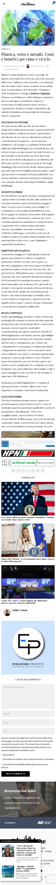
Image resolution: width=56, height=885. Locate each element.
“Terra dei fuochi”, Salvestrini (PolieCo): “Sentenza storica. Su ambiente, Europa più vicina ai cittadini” (26, 850)
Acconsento (8, 755)
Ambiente (5, 49)
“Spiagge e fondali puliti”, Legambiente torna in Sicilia (25, 868)
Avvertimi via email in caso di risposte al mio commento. (29, 759)
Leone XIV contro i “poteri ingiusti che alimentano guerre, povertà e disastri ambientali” (24, 602)
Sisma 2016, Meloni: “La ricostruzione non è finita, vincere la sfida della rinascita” (27, 560)
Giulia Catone (38, 66)
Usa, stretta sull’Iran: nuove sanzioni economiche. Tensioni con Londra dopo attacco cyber (27, 518)
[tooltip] (13, 471)
